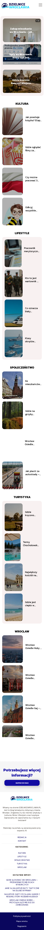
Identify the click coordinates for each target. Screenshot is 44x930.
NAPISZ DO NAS (22, 783)
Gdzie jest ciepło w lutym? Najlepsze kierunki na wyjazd (31, 604)
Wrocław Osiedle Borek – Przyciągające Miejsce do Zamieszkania (22, 902)
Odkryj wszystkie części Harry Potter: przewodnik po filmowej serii (33, 209)
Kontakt (22, 840)
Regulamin (22, 926)
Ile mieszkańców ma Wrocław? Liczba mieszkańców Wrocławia (32, 382)
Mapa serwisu (22, 921)
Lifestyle (22, 233)
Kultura (22, 103)
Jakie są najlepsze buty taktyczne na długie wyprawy (22, 889)
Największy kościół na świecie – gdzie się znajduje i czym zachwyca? (31, 573)
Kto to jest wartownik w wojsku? (32, 279)
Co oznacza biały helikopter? (31, 310)
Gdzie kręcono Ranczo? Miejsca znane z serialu (21, 81)
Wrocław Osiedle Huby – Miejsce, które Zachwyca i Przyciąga (33, 646)
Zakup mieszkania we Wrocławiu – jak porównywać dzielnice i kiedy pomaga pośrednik (21, 30)
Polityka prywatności (22, 916)
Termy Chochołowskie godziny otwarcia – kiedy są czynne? (31, 543)
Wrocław (22, 631)
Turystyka (22, 497)
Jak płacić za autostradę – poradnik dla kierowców (32, 472)
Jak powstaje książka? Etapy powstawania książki (33, 119)
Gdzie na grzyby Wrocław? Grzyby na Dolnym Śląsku (33, 412)
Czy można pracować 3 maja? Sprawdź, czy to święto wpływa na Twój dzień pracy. (32, 179)
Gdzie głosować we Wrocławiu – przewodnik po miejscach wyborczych (22, 882)
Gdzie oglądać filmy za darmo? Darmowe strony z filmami (33, 149)
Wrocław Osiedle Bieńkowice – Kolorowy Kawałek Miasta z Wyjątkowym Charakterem (32, 736)
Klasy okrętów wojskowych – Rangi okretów (31, 340)
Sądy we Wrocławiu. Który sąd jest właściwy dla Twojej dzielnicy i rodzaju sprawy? (21, 56)
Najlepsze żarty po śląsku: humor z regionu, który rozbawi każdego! (22, 895)
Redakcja (22, 837)
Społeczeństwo (22, 367)
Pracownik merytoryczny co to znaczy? (31, 249)
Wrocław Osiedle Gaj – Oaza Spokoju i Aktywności (33, 706)
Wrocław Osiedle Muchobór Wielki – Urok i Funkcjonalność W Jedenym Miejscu (33, 442)
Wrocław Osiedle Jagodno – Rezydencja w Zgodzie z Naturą (32, 676)
